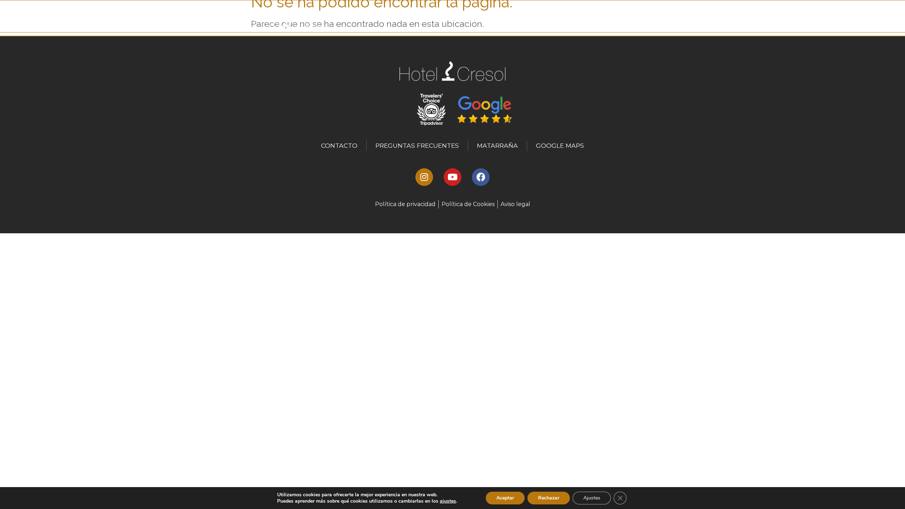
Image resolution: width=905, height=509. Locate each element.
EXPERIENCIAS (555, 20)
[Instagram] (424, 177)
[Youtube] (452, 177)
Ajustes (591, 498)
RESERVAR (636, 20)
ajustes (448, 501)
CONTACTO (598, 20)
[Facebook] (481, 177)
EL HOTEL (464, 20)
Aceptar (505, 498)
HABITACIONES (507, 20)
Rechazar (548, 498)
